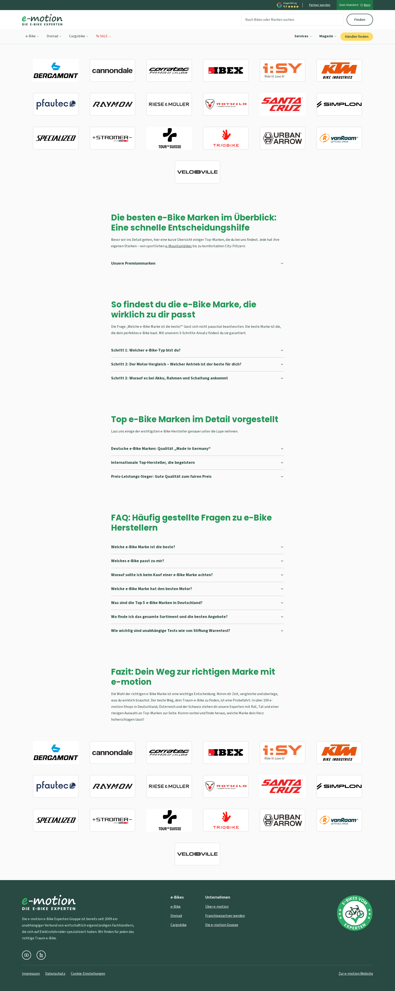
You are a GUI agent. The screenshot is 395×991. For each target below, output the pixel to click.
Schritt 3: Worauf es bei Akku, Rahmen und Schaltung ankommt (169, 378)
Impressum (31, 973)
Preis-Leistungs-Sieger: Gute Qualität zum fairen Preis (161, 476)
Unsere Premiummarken (133, 263)
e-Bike (31, 36)
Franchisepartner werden (225, 915)
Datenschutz (55, 973)
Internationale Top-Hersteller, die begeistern (153, 462)
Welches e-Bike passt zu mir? (137, 561)
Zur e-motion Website (356, 973)
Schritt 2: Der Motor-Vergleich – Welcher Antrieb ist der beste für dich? (176, 364)
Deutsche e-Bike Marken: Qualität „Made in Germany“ (161, 448)
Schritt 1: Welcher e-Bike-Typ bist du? (146, 350)
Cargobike (77, 36)
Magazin (326, 36)
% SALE (102, 36)
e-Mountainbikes (178, 246)
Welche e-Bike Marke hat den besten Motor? (151, 589)
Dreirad (52, 36)
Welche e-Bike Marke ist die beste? (143, 547)
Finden (359, 19)
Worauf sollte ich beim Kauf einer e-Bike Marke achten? (162, 575)
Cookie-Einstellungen (88, 973)
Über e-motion (217, 906)
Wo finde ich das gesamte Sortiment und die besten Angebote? (169, 617)
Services (301, 36)
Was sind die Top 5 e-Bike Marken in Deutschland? (157, 603)
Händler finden (356, 36)
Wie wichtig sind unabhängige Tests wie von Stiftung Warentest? (170, 631)
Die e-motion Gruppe (221, 924)
